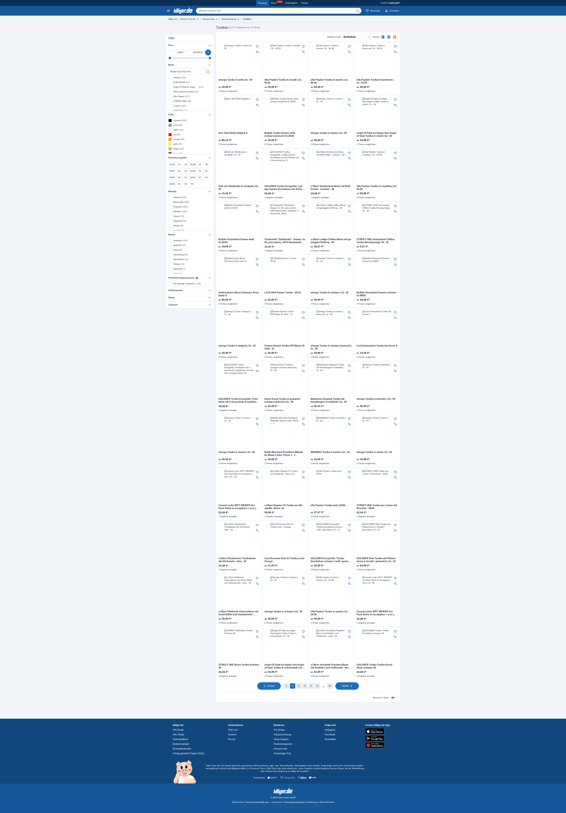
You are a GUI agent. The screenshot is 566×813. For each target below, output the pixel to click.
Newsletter (330, 739)
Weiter (345, 686)
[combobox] (278, 11)
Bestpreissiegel (181, 744)
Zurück (270, 686)
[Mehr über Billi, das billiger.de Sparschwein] (186, 772)
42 (186, 171)
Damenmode (208, 19)
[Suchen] (358, 11)
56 (179, 184)
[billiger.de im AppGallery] (377, 745)
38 (206, 164)
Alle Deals (178, 730)
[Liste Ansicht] (383, 37)
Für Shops (279, 730)
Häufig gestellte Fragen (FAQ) (188, 753)
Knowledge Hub (282, 753)
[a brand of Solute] (390, 3)
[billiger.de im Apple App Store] (377, 731)
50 (186, 177)
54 (206, 177)
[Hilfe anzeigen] (197, 278)
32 (179, 164)
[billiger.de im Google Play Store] (377, 738)
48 (179, 177)
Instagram (330, 730)
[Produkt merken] (257, 46)
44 (200, 171)
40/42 (172, 171)
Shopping (262, 3)
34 (186, 164)
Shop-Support (281, 739)
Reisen (305, 3)
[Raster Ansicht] (389, 37)
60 (192, 184)
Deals (276, 2)
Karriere (232, 734)
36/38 (192, 164)
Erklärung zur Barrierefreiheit (320, 802)
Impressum (277, 802)
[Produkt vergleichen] (257, 52)
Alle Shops (178, 734)
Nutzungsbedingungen (294, 802)
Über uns (233, 730)
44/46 (192, 171)
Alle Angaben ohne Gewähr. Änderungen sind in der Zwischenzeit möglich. (329, 765)
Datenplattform (180, 739)
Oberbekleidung (228, 19)
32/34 (172, 164)
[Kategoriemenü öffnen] (168, 11)
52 (200, 177)
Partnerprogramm (283, 744)
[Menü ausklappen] (197, 19)
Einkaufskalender (182, 748)
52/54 (192, 177)
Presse (231, 739)
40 (179, 171)
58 (186, 184)
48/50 (172, 177)
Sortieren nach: (334, 37)
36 (200, 164)
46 (206, 171)
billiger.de (172, 19)
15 (330, 686)
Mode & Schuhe (188, 19)
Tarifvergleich (291, 3)
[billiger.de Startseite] (183, 11)
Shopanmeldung (282, 734)
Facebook (330, 734)
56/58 (172, 184)
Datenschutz (238, 802)
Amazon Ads (280, 748)
